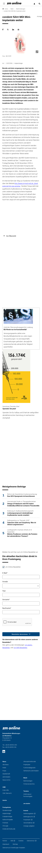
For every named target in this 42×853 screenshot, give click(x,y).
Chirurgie (5, 826)
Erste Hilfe (6, 790)
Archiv (5, 800)
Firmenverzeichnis (28, 784)
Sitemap (15, 844)
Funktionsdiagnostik (29, 767)
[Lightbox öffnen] (37, 51)
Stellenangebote (28, 813)
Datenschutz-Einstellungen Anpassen (14, 847)
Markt (25, 778)
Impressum (6, 844)
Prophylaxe (26, 764)
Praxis (4, 770)
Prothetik (5, 822)
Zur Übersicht (11, 236)
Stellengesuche (28, 816)
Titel (3, 591)
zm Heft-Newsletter (20, 647)
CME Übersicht (7, 793)
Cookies (20, 840)
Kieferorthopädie (8, 819)
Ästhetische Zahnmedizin (31, 770)
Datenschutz (30, 840)
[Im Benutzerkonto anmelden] (34, 4)
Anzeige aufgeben (28, 826)
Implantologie (7, 813)
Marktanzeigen (27, 781)
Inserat (25, 810)
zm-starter (26, 803)
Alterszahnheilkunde (29, 761)
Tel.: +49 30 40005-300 (10, 745)
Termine (26, 791)
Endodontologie (7, 816)
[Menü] (4, 3)
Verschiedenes (27, 822)
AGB (12, 840)
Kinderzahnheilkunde (9, 829)
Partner (5, 840)
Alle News (5, 764)
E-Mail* (5, 573)
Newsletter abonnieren (20, 634)
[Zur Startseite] (14, 3)
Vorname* (6, 599)
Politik (4, 767)
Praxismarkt (26, 819)
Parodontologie (7, 810)
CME (4, 787)
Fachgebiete (7, 807)
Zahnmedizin (6, 777)
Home (6, 9)
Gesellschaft (6, 774)
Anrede (5, 581)
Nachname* (6, 608)
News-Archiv (6, 780)
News (4, 761)
